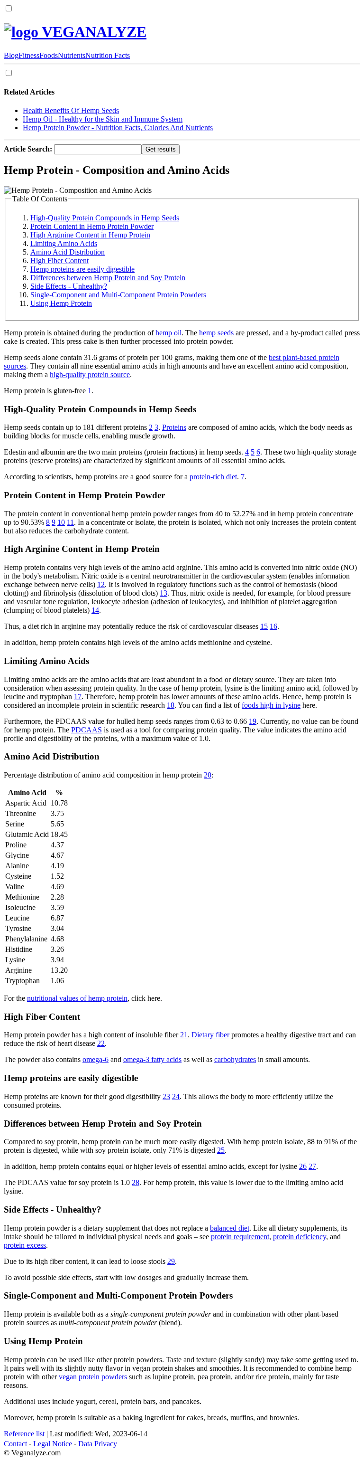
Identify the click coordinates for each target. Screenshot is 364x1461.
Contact (15, 1444)
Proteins (174, 427)
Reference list (24, 1434)
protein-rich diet (213, 477)
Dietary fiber (210, 1035)
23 (166, 1096)
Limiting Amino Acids (63, 243)
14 (95, 610)
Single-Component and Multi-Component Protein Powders (118, 295)
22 (101, 1043)
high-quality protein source (90, 374)
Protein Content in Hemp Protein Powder (92, 226)
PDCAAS (86, 730)
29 (171, 1261)
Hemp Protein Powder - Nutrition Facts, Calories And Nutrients (118, 127)
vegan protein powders (93, 1377)
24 (176, 1096)
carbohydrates (235, 1059)
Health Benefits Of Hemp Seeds (71, 110)
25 (221, 1150)
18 (170, 705)
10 (61, 522)
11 (70, 522)
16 (273, 626)
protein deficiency (299, 1237)
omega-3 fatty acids (152, 1059)
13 (163, 593)
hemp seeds (216, 333)
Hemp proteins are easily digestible (82, 269)
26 (303, 1166)
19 (252, 721)
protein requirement (240, 1237)
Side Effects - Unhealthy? (68, 286)
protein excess (25, 1245)
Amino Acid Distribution (67, 252)
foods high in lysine (271, 705)
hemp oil (168, 333)
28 (135, 1182)
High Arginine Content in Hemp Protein (90, 235)
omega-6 (95, 1059)
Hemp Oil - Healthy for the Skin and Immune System (102, 119)
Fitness (28, 55)
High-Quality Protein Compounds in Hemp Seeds (104, 218)
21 (184, 1035)
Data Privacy (97, 1444)
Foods (48, 55)
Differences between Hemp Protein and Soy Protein (107, 278)
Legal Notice (52, 1444)
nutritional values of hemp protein (77, 998)
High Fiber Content (59, 260)
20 (207, 775)
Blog (11, 55)
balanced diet (229, 1228)
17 (78, 697)
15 (264, 626)
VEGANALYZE (92, 31)
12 (101, 584)
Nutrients (71, 55)
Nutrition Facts (107, 55)
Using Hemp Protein (61, 303)
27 (312, 1166)
